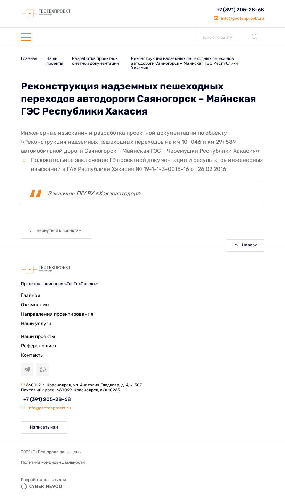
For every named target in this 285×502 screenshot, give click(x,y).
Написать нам (44, 427)
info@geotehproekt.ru (242, 18)
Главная (30, 295)
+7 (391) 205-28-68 (240, 10)
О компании (35, 305)
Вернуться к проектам (58, 230)
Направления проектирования (57, 314)
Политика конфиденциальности (53, 462)
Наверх (249, 245)
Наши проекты (38, 336)
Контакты (32, 355)
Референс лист (39, 346)
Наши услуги (36, 324)
